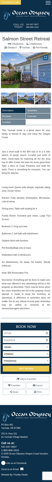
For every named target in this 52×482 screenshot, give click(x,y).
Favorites (15, 385)
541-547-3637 (32, 24)
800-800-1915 (32, 27)
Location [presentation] (6, 122)
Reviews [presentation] (6, 116)
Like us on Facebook (15, 463)
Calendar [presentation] (31, 116)
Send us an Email (10, 469)
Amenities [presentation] (32, 110)
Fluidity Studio (21, 475)
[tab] (13, 110)
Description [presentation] (8, 110)
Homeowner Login (10, 2)
